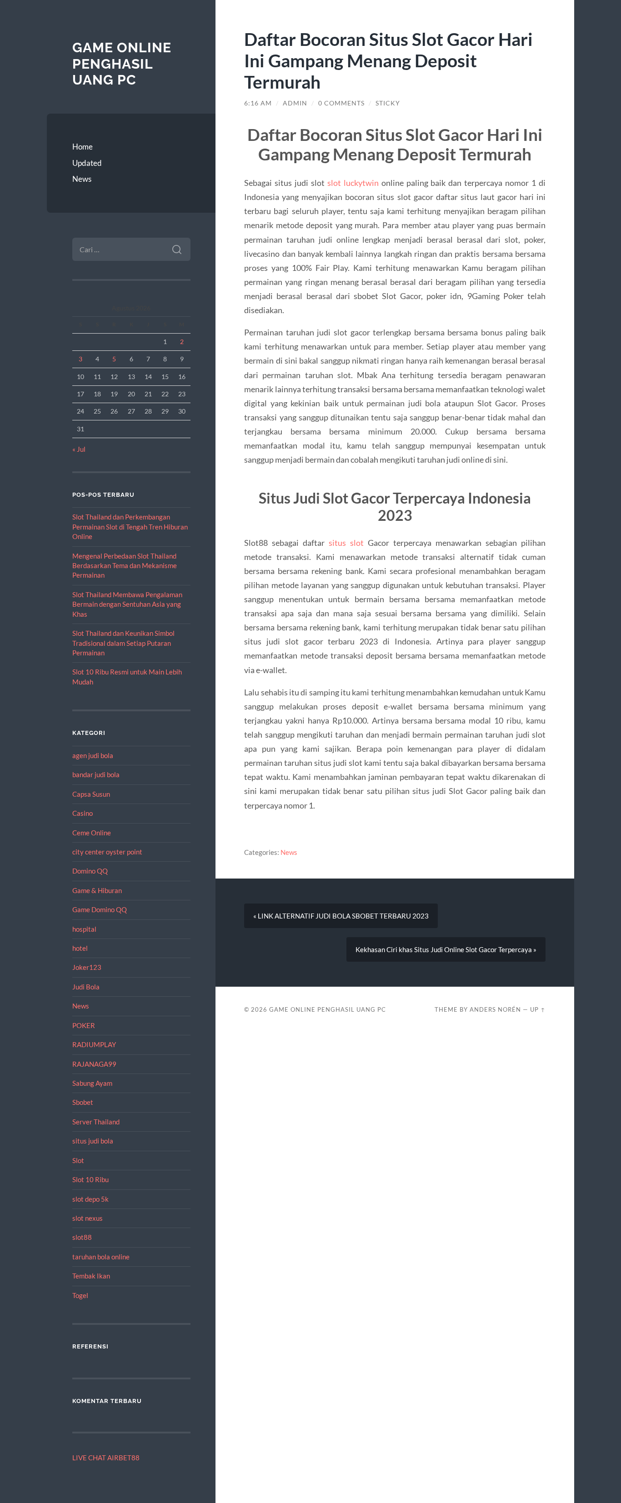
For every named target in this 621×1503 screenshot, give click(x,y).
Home (82, 146)
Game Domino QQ (99, 909)
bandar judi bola (96, 774)
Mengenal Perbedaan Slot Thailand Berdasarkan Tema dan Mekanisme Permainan (124, 565)
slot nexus (87, 1218)
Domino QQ (90, 871)
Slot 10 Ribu (90, 1179)
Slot (78, 1160)
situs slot (346, 543)
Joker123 (86, 967)
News (81, 179)
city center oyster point (107, 852)
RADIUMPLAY (94, 1044)
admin (295, 103)
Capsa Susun (91, 794)
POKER (83, 1025)
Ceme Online (91, 833)
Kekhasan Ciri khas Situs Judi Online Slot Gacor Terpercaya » (446, 949)
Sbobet (82, 1102)
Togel (80, 1295)
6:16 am (258, 103)
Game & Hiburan (97, 890)
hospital (84, 929)
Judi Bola (86, 987)
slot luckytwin (353, 183)
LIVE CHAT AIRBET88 (106, 1457)
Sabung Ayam (92, 1083)
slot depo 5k (90, 1199)
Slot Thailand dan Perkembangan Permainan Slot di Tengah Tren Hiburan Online (130, 526)
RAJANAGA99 (94, 1064)
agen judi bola (92, 755)
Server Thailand (96, 1122)
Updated (87, 163)
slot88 (82, 1237)
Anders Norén (495, 1009)
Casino (82, 813)
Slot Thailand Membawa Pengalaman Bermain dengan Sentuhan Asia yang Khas (127, 604)
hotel (80, 948)
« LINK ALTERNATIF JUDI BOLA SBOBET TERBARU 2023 (341, 916)
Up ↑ (538, 1009)
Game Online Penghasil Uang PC (121, 64)
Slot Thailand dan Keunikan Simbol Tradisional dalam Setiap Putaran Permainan (123, 643)
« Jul (78, 449)
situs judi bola (92, 1141)
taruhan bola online (101, 1257)
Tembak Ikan (91, 1276)
